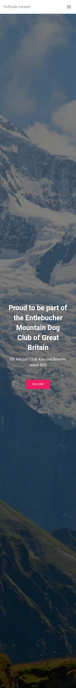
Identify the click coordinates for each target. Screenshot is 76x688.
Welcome (38, 384)
